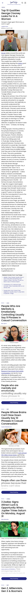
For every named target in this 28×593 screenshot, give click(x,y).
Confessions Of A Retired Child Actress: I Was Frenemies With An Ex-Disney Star (14, 286)
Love (8, 303)
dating (20, 63)
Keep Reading (14, 402)
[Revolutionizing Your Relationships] (14, 2)
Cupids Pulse (4, 26)
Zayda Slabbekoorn (6, 427)
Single (3, 53)
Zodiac (8, 499)
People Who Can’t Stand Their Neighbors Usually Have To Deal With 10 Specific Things (14, 292)
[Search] (22, 2)
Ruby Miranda (4, 519)
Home (3, 7)
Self (7, 409)
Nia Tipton (4, 323)
